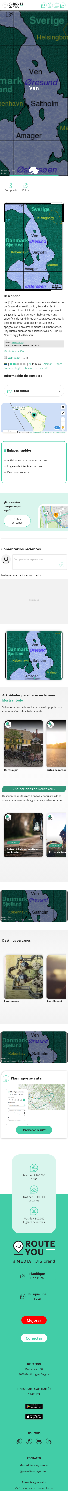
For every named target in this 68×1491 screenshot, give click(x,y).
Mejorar (34, 1320)
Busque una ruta (37, 1296)
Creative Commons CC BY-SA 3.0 (31, 919)
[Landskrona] (23, 977)
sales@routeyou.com (35, 1471)
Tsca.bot (11, 171)
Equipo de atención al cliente (35, 1488)
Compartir (11, 190)
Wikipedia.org (18, 342)
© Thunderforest (35, 432)
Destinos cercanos (18, 472)
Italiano (29, 368)
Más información (14, 351)
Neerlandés (42, 368)
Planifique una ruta (37, 1276)
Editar (25, 190)
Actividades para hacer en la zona (27, 460)
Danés (58, 364)
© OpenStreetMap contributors (54, 432)
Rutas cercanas (17, 520)
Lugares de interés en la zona (24, 466)
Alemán (48, 364)
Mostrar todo (12, 700)
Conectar (34, 1338)
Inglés (18, 368)
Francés (8, 368)
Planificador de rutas (34, 1130)
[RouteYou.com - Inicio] (16, 5)
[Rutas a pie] (23, 743)
